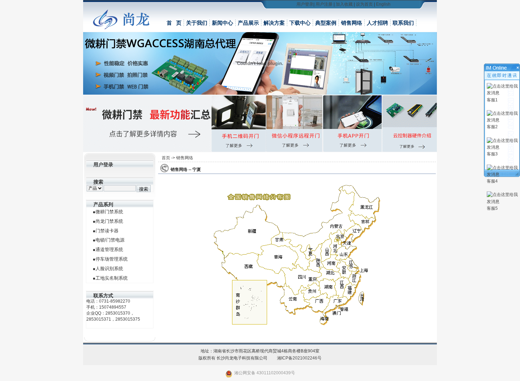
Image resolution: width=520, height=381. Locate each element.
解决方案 (274, 23)
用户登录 (304, 4)
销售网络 (351, 23)
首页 (166, 157)
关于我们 (196, 23)
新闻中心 (222, 23)
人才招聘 (377, 23)
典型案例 (325, 23)
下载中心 (300, 23)
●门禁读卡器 (106, 230)
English (383, 4)
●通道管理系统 (108, 249)
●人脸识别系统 (108, 268)
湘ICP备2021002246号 (299, 358)
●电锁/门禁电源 (109, 240)
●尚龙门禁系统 (108, 221)
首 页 (174, 23)
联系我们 (403, 23)
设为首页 (364, 4)
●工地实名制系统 (110, 278)
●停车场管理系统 (110, 259)
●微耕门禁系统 (108, 211)
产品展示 (248, 23)
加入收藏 (344, 4)
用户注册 (324, 4)
